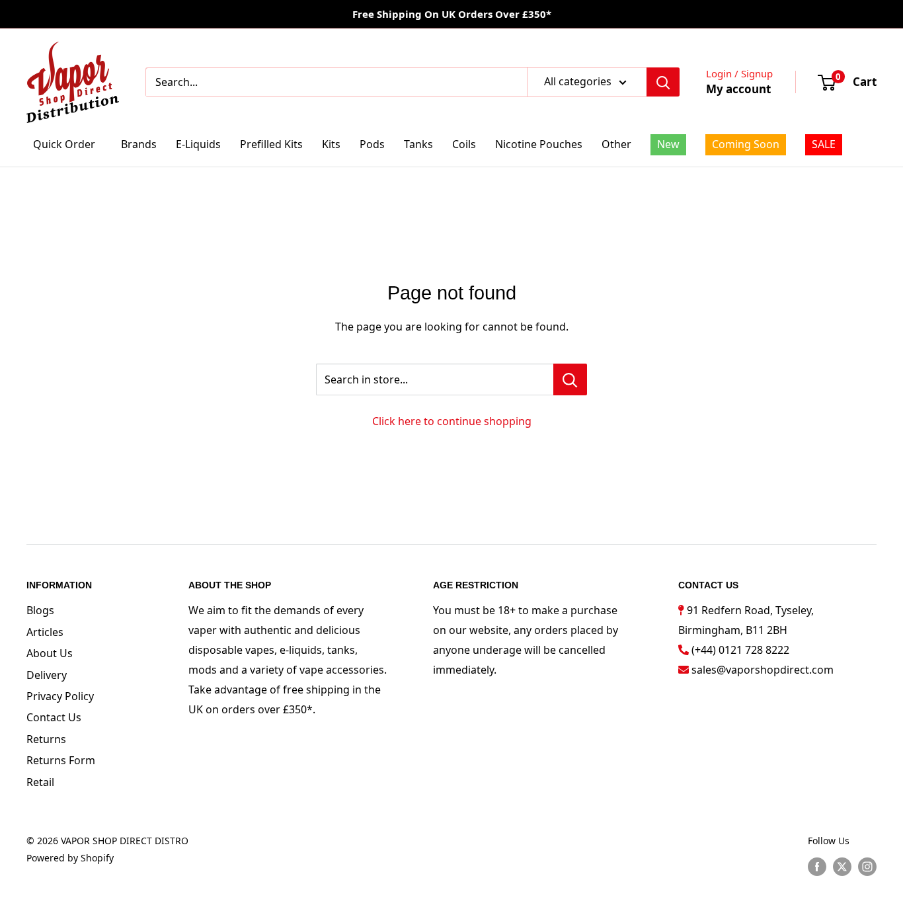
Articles (44, 632)
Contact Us (53, 717)
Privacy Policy (60, 696)
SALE (824, 144)
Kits (331, 144)
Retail (40, 782)
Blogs (40, 610)
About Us (49, 653)
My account (738, 89)
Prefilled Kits (271, 144)
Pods (372, 144)
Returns (46, 739)
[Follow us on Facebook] (817, 866)
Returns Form (60, 760)
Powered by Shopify (70, 857)
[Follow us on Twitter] (842, 866)
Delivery (46, 675)
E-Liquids (198, 144)
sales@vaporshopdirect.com (762, 669)
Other (616, 144)
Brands (139, 144)
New (668, 144)
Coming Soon (745, 144)
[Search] (663, 82)
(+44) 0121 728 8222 (740, 650)
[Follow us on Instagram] (867, 866)
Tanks (418, 144)
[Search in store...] (570, 379)
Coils (464, 144)
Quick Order (64, 144)
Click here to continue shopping (451, 421)
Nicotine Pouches (538, 144)
